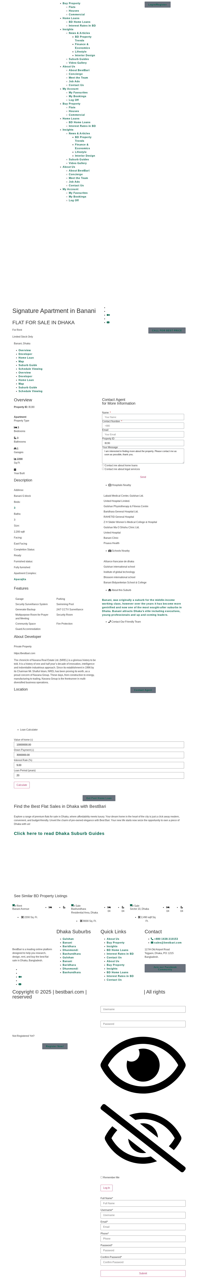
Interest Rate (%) (23, 760)
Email (105, 430)
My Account (70, 89)
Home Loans (71, 18)
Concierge (76, 74)
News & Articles (79, 33)
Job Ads (74, 81)
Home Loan (26, 357)
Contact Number (111, 421)
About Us (69, 66)
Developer (25, 354)
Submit (143, 1273)
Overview (25, 350)
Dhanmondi (70, 950)
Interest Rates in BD (82, 25)
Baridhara (69, 946)
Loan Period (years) (25, 770)
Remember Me (111, 1177)
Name (105, 412)
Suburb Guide (28, 365)
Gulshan (68, 939)
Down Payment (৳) (24, 750)
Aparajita (20, 579)
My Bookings (77, 96)
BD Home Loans (80, 22)
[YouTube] (108, 322)
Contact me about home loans (121, 465)
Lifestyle (81, 51)
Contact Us (76, 85)
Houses (74, 10)
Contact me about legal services (122, 469)
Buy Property (71, 3)
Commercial (77, 14)
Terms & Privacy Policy (115, 992)
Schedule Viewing (31, 369)
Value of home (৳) (23, 740)
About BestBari (79, 70)
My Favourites (78, 92)
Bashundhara (72, 953)
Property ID (108, 438)
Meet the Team (78, 77)
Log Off (74, 100)
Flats (72, 7)
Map (21, 361)
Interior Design (85, 55)
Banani (67, 942)
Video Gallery (78, 62)
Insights (68, 29)
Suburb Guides (79, 59)
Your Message (110, 447)
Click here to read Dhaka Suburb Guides (59, 833)
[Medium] (108, 315)
